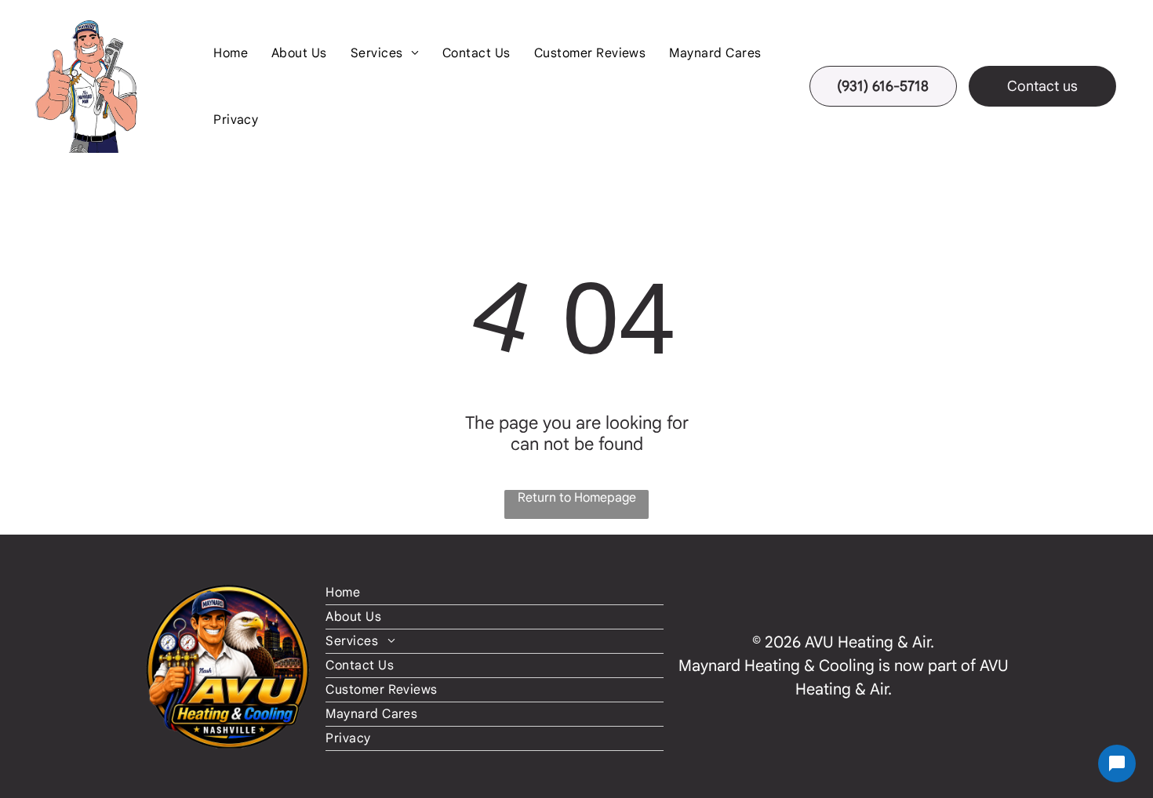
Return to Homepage (577, 498)
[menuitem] (231, 53)
